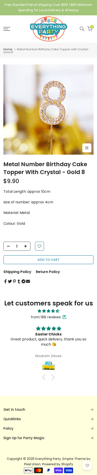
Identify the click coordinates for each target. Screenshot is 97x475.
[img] (48, 311)
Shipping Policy (17, 271)
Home (7, 49)
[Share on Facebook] (5, 281)
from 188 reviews (46, 317)
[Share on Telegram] (23, 281)
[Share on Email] (28, 281)
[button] (45, 377)
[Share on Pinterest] (14, 281)
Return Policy (48, 271)
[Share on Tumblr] (19, 281)
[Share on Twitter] (10, 281)
